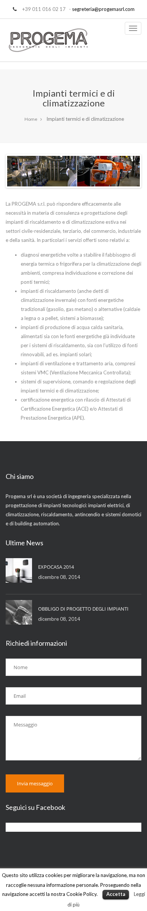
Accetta (115, 894)
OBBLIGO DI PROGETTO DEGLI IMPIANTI (83, 608)
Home (30, 119)
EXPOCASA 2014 (56, 566)
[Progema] (48, 40)
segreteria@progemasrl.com (103, 9)
